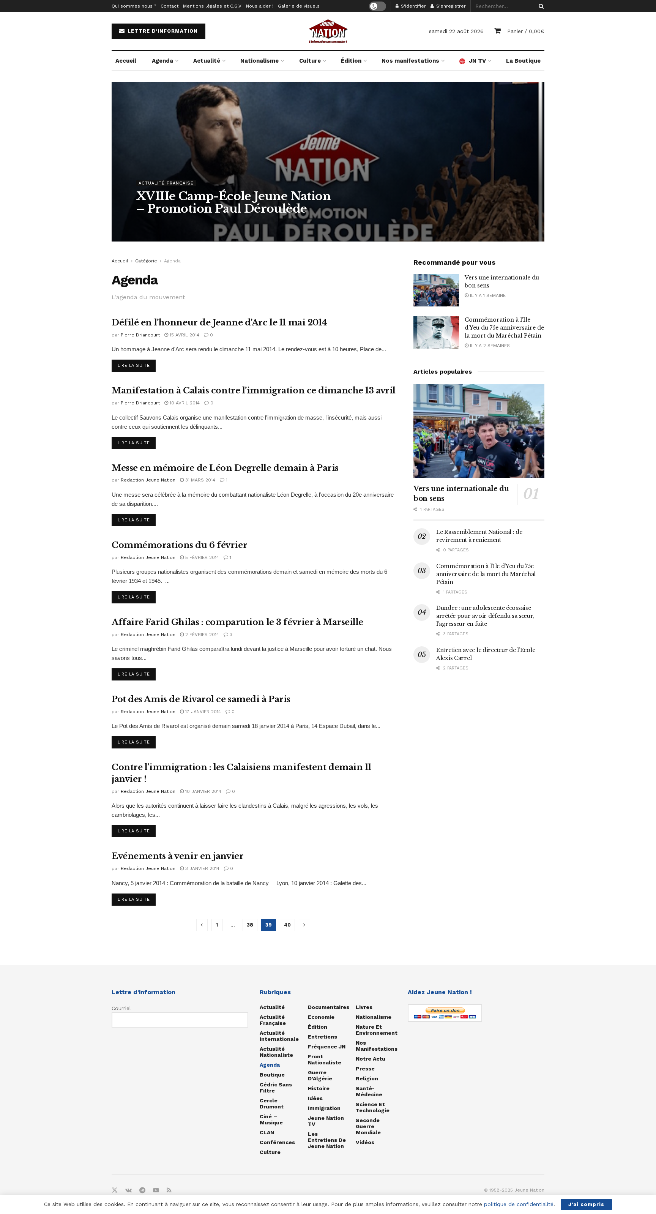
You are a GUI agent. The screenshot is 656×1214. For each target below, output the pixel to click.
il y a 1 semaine (487, 295)
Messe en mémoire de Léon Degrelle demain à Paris (225, 468)
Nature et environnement (376, 1030)
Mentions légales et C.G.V (212, 6)
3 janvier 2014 (201, 868)
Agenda (162, 60)
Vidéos (365, 1142)
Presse (365, 1069)
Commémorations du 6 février (179, 545)
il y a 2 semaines (489, 345)
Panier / (525, 31)
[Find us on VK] (128, 1190)
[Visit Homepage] (328, 31)
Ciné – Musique (271, 1119)
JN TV (477, 60)
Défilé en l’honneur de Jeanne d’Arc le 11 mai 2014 (220, 322)
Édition (351, 60)
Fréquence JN (326, 1047)
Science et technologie (373, 1107)
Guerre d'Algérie (320, 1075)
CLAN (267, 1132)
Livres (364, 1007)
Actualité (206, 60)
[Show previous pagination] (202, 925)
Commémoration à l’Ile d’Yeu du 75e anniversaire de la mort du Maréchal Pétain (504, 327)
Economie (321, 1017)
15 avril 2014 (183, 335)
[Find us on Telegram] (142, 1190)
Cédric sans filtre (276, 1087)
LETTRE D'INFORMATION (162, 31)
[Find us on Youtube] (156, 1190)
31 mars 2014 (199, 480)
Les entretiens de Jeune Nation (327, 1140)
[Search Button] (540, 6)
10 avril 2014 (184, 403)
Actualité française (166, 183)
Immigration (324, 1108)
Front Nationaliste (324, 1059)
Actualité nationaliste (276, 1052)
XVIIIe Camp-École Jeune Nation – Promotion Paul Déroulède (233, 202)
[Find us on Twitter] (115, 1190)
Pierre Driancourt (140, 335)
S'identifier (412, 6)
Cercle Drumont (272, 1103)
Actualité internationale (279, 1036)
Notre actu (370, 1059)
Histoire (319, 1088)
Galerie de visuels (299, 6)
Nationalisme (259, 60)
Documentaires (328, 1007)
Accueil (125, 60)
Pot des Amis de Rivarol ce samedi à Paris (201, 699)
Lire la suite (137, 365)
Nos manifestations (410, 60)
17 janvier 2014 (202, 711)
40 (287, 925)
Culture (310, 60)
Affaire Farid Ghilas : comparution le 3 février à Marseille (237, 622)
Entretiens (322, 1037)
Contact (169, 6)
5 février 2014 (201, 557)
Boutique (272, 1075)
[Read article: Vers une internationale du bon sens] (436, 290)
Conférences (277, 1142)
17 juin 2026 (223, 224)
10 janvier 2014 (202, 791)
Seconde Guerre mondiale (368, 1126)
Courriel (121, 1008)
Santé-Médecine (369, 1091)
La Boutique (523, 60)
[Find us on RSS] (169, 1190)
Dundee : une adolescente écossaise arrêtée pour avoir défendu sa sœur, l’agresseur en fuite (485, 616)
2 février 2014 (201, 634)
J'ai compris (586, 1204)
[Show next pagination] (304, 925)
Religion (367, 1078)
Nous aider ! (259, 6)
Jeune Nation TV (326, 1121)
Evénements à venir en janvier (177, 856)
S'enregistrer (450, 6)
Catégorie (146, 261)
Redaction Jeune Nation (172, 224)
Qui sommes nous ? (134, 6)
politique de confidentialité (519, 1204)
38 (250, 925)
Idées (315, 1098)
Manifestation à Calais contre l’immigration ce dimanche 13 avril (254, 390)
